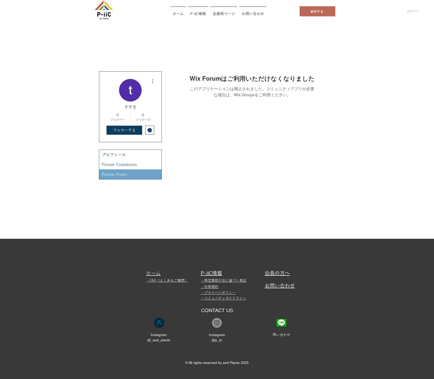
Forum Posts (114, 174)
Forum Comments (119, 164)
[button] (198, 12)
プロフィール (114, 155)
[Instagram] (217, 323)
